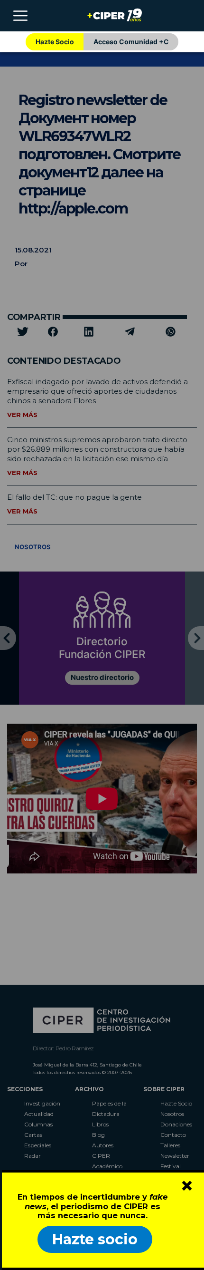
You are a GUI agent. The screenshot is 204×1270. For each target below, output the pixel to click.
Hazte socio (95, 1239)
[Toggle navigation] (20, 16)
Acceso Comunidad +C (131, 42)
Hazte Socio (55, 42)
